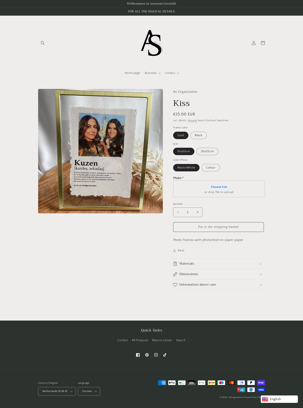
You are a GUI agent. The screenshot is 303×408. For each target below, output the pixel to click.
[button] (42, 43)
